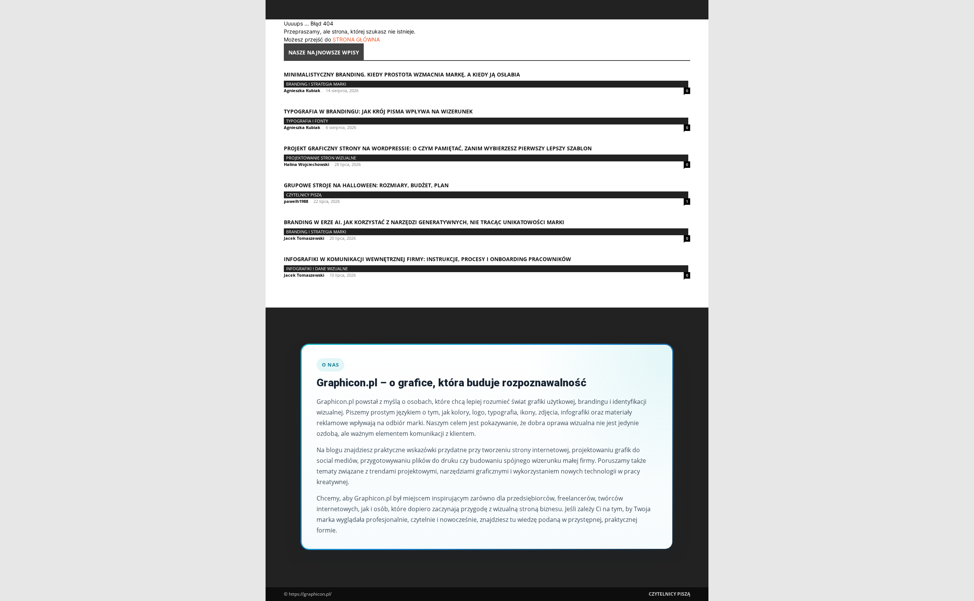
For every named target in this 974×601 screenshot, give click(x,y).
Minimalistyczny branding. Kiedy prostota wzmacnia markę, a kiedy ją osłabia (402, 74)
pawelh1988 (296, 201)
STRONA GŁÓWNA (356, 39)
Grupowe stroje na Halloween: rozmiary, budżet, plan (366, 185)
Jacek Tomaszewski (304, 238)
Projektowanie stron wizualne (321, 158)
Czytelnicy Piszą (303, 195)
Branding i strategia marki (316, 84)
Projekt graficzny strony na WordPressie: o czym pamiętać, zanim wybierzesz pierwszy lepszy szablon (438, 148)
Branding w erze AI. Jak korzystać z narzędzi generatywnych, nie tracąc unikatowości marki (424, 222)
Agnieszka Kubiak (302, 90)
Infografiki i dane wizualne (317, 268)
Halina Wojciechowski (306, 164)
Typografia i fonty (307, 121)
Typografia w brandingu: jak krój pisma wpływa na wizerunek (378, 111)
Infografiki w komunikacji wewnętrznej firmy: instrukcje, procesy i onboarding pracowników (427, 259)
